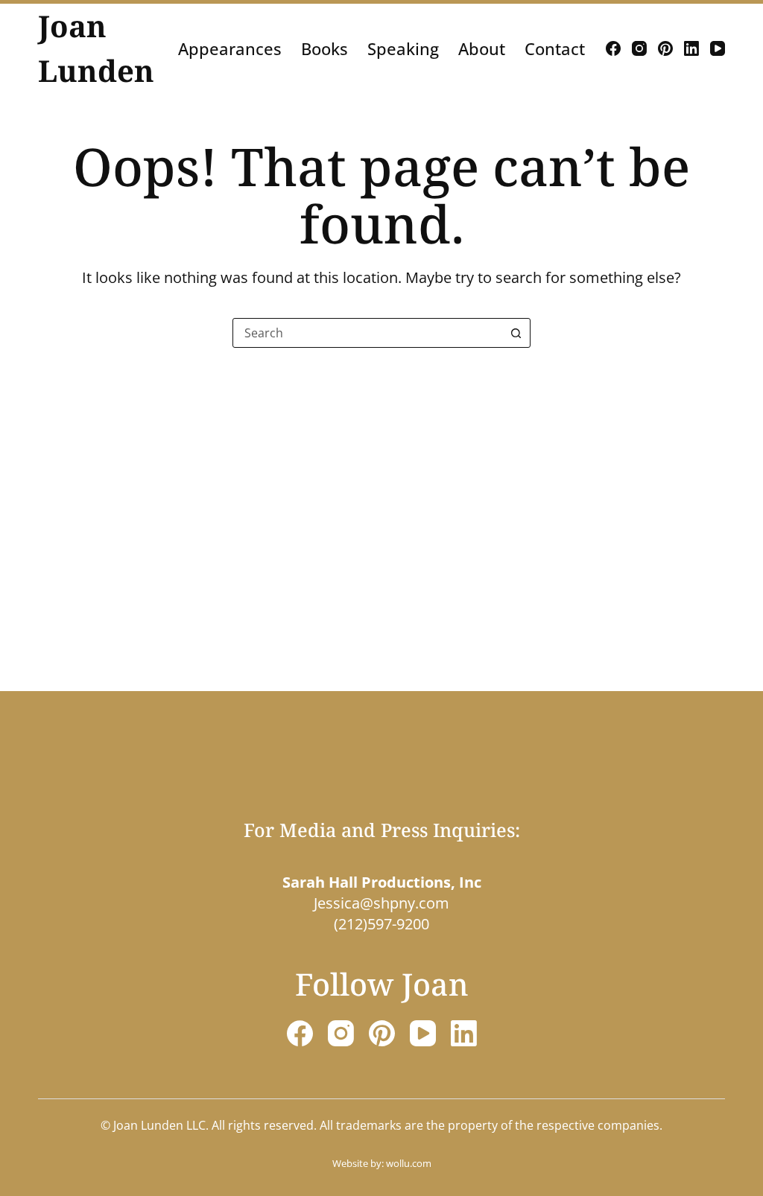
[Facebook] (613, 48)
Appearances (230, 48)
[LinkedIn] (691, 48)
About (481, 48)
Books (324, 48)
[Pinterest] (665, 48)
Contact (555, 48)
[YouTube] (717, 48)
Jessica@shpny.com (381, 903)
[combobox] (367, 333)
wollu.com (408, 1163)
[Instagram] (639, 48)
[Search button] (515, 333)
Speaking (403, 48)
